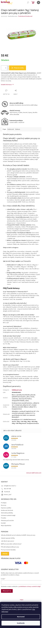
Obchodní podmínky (7, 513)
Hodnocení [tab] (11, 129)
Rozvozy (3, 505)
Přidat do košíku (19, 68)
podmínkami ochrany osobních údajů (29, 587)
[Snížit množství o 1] (8, 69)
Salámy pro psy (17, 390)
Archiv (5, 553)
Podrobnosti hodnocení (25, 16)
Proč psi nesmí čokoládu (8, 550)
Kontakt (3, 523)
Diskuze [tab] (17, 129)
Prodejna (3, 503)
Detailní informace (6, 85)
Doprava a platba (6, 508)
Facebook (7, 492)
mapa (21, 600)
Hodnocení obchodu (7, 510)
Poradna (3, 518)
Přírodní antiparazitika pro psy (10, 547)
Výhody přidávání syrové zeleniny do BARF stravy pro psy (18, 535)
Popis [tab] (4, 129)
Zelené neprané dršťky (8, 538)
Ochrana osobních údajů (8, 515)
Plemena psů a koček (7, 521)
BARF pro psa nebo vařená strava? (11, 544)
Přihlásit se (7, 591)
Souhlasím (21, 623)
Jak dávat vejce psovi (7, 541)
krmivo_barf (7, 495)
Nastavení (20, 617)
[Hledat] (28, 2)
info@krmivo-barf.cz (10, 486)
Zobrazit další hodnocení (33, 473)
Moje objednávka (6, 526)
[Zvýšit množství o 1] (8, 67)
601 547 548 (7, 489)
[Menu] (38, 2)
